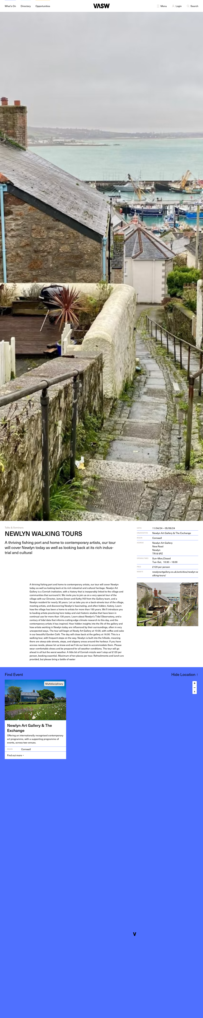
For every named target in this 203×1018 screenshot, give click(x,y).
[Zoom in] (194, 683)
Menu (163, 6)
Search (194, 6)
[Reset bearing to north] (194, 692)
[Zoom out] (194, 687)
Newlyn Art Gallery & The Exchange (171, 533)
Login (179, 6)
